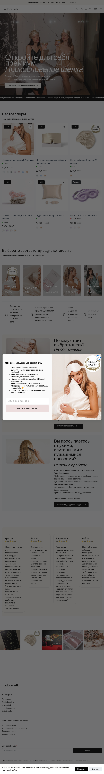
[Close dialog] (98, 357)
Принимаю (81, 769)
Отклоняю (95, 769)
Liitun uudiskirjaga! (27, 408)
